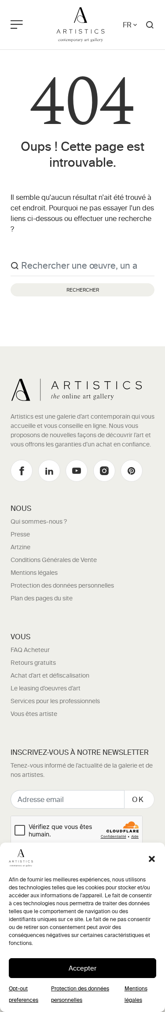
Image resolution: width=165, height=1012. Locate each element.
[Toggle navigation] (27, 24)
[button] (151, 858)
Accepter (82, 968)
